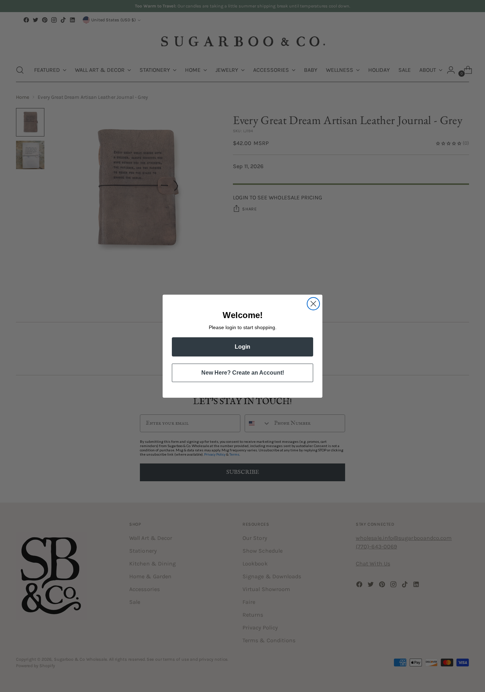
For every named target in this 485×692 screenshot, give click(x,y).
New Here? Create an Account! (242, 373)
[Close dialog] (313, 303)
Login (242, 347)
